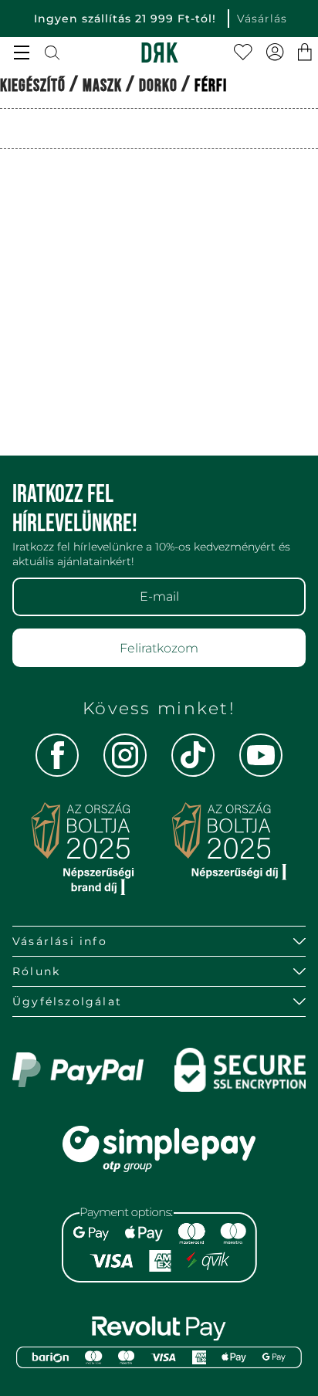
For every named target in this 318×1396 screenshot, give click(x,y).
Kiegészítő (33, 86)
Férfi (211, 86)
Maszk (102, 86)
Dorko (158, 86)
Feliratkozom (159, 648)
